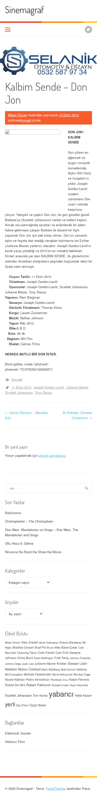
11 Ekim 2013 (21, 387)
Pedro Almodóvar (37, 679)
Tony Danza (43, 392)
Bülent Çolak (69, 647)
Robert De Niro (15, 685)
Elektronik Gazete (18, 733)
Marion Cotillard (29, 669)
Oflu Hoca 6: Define (19, 543)
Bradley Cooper (23, 647)
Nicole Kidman (15, 679)
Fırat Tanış (61, 658)
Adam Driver (12, 642)
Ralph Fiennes (79, 679)
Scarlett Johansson (19, 392)
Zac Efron (22, 705)
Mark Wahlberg (51, 669)
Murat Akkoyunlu (62, 674)
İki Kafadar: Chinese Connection (77, 415)
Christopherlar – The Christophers (29, 521)
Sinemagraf (24, 9)
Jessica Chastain (80, 658)
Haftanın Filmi (15, 741)
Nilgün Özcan (17, 115)
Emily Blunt (25, 658)
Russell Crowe (60, 685)
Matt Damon (68, 669)
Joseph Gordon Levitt (48, 387)
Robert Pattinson (38, 684)
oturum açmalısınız (52, 455)
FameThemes (56, 788)
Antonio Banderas (70, 642)
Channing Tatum (27, 653)
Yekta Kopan (83, 695)
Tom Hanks (40, 695)
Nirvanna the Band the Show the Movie (33, 551)
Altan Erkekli (29, 642)
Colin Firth (61, 653)
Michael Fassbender (37, 674)
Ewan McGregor (43, 658)
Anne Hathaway (48, 642)
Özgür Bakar (37, 705)
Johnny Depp (13, 664)
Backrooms (13, 512)
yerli (10, 704)
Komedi (25, 120)
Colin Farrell (46, 652)
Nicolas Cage (82, 674)
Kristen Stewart (68, 663)
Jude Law (28, 664)
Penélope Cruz (59, 679)
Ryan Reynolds (79, 685)
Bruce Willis (53, 647)
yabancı (61, 693)
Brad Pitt (40, 647)
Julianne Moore (77, 387)
